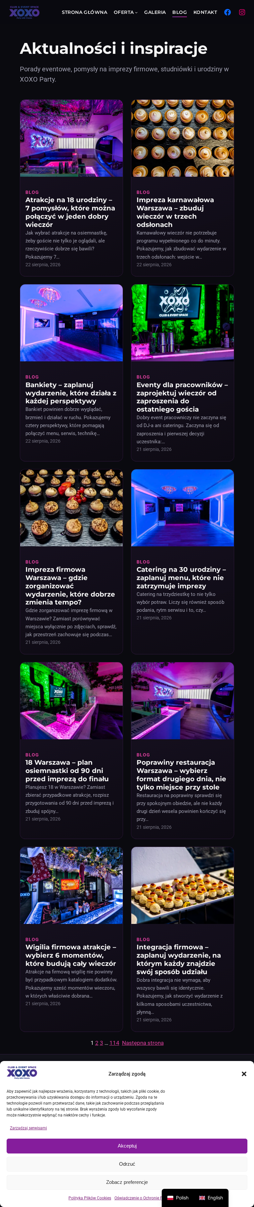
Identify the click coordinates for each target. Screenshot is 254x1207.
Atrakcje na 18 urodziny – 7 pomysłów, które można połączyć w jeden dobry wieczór (70, 212)
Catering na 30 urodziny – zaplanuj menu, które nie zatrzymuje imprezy (181, 578)
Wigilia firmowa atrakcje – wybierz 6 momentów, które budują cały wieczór (70, 955)
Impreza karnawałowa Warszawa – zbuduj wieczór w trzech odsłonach (175, 212)
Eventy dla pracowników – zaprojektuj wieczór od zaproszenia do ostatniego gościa (182, 397)
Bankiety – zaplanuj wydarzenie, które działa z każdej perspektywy (70, 393)
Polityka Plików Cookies (89, 1198)
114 (114, 1043)
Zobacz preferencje (127, 1182)
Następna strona (143, 1043)
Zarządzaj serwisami (28, 1128)
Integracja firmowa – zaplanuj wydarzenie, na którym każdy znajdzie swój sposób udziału (179, 959)
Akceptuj (127, 1146)
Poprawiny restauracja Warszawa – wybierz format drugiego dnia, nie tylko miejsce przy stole (181, 774)
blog (32, 192)
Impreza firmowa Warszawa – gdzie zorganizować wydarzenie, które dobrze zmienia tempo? (70, 586)
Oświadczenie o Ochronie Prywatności (148, 1198)
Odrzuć (127, 1164)
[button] (244, 1074)
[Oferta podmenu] (136, 12)
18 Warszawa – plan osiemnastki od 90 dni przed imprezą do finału (67, 770)
